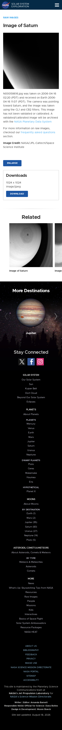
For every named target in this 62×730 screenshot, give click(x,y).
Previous (6, 316)
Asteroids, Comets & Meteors (30, 548)
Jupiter (31, 333)
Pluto (31, 464)
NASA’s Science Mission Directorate (30, 697)
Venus (31, 428)
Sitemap (31, 676)
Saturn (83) (31, 527)
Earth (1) (31, 513)
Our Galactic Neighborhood (18, 13)
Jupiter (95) (31, 522)
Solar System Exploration (18, 5)
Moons (31, 499)
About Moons (31, 504)
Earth (31, 433)
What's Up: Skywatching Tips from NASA (31, 588)
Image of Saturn (18, 271)
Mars (31, 437)
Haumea (31, 477)
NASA (4, 5)
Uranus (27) (31, 531)
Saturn (31, 446)
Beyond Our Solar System (31, 397)
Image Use (31, 663)
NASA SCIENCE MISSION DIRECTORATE (31, 667)
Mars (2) (31, 518)
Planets (31, 409)
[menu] (57, 5)
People (31, 601)
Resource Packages (31, 627)
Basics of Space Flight (31, 619)
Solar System (31, 375)
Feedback (31, 655)
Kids (31, 610)
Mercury (31, 424)
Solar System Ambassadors (31, 623)
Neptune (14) (31, 535)
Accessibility (31, 680)
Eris (31, 482)
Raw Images (10, 18)
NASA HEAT (31, 632)
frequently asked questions (38, 132)
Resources (31, 592)
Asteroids (31, 566)
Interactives (31, 614)
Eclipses (31, 402)
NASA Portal (31, 672)
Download (17, 194)
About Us (31, 646)
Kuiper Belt (31, 388)
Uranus (31, 450)
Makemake (31, 473)
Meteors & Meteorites (31, 562)
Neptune (31, 455)
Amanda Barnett (39, 702)
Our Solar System (31, 380)
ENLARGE (12, 163)
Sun (31, 384)
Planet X (31, 491)
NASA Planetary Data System (33, 121)
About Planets (31, 414)
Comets (31, 571)
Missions (31, 605)
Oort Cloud (31, 393)
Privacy (31, 659)
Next (55, 316)
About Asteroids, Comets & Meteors (31, 552)
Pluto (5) (31, 540)
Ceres (31, 468)
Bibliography (31, 650)
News (31, 583)
